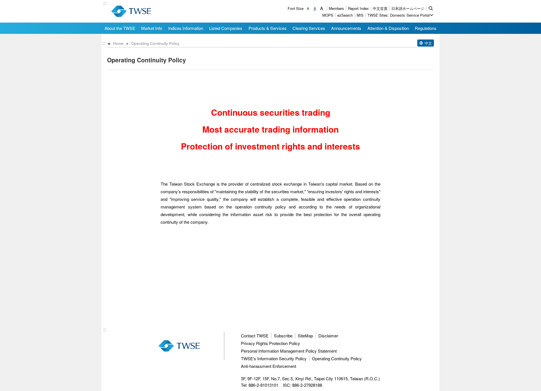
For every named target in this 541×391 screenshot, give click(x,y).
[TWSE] (179, 346)
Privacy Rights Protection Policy (270, 343)
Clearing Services (308, 28)
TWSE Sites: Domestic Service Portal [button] (398, 15)
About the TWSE (120, 28)
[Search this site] (430, 8)
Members (336, 8)
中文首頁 (380, 8)
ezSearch (345, 15)
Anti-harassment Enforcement (268, 366)
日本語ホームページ (407, 8)
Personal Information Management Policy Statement (289, 351)
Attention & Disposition (388, 28)
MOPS (327, 15)
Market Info (151, 28)
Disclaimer (328, 336)
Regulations (425, 28)
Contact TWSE (255, 336)
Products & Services (268, 28)
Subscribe (283, 336)
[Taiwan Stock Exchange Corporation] (131, 11)
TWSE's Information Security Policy (274, 358)
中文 (428, 43)
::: (104, 3)
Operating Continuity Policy (337, 358)
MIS (360, 15)
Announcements (346, 28)
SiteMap (305, 336)
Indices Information (185, 28)
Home (118, 43)
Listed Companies (225, 28)
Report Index (358, 8)
